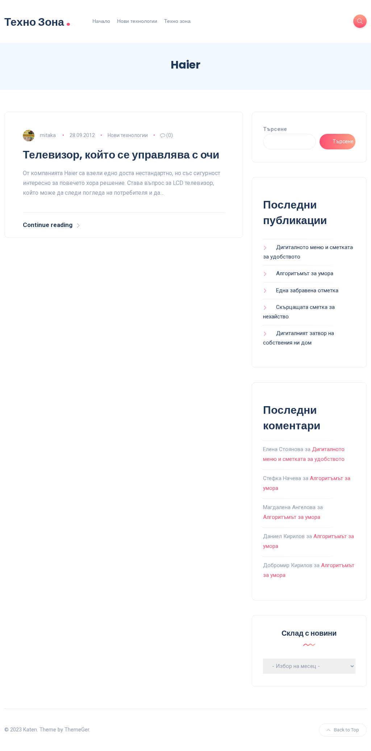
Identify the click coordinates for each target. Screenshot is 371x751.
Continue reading (47, 224)
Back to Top (346, 730)
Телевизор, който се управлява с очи (121, 154)
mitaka (48, 135)
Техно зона (177, 21)
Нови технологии (137, 21)
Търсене (275, 129)
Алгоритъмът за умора (304, 273)
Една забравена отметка (307, 290)
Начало (101, 21)
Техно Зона (37, 21)
